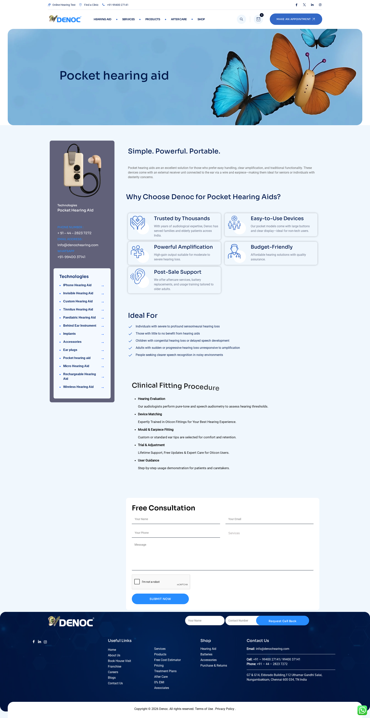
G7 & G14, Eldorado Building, (266, 675)
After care (179, 19)
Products (152, 19)
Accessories (83, 342)
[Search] (241, 19)
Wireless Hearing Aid (83, 387)
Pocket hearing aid (83, 358)
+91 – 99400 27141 (266, 659)
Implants (83, 334)
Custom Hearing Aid (83, 301)
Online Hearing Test (64, 4)
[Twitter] (304, 4)
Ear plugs (83, 350)
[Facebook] (296, 4)
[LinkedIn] (312, 4)
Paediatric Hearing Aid (83, 317)
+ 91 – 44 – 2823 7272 (74, 233)
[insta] (45, 642)
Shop (201, 19)
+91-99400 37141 (71, 257)
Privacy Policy (225, 709)
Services (128, 19)
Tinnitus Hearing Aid (83, 309)
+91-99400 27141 (118, 4)
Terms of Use (204, 709)
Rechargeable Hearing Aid (84, 376)
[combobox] (269, 533)
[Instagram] (320, 4)
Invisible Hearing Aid (83, 293)
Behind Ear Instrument (83, 326)
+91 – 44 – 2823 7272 (272, 664)
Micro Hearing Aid (83, 366)
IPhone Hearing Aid (83, 285)
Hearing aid (102, 19)
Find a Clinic (91, 4)
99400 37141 (291, 659)
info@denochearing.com (77, 245)
